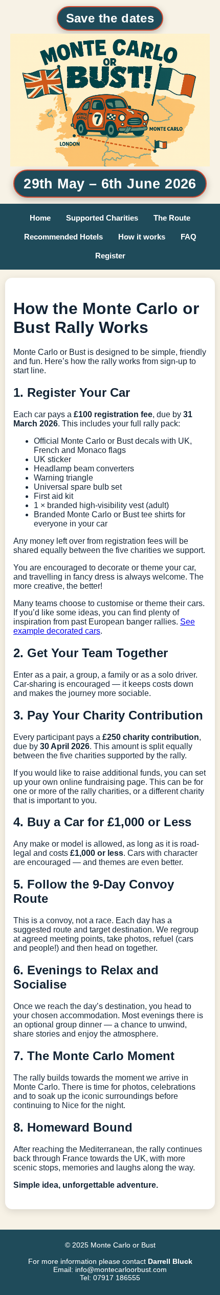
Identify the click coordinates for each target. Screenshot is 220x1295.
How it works (141, 236)
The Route (171, 217)
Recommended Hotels (63, 236)
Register (110, 255)
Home (40, 217)
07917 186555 (116, 1278)
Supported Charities (102, 217)
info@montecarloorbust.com (121, 1269)
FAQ (188, 236)
